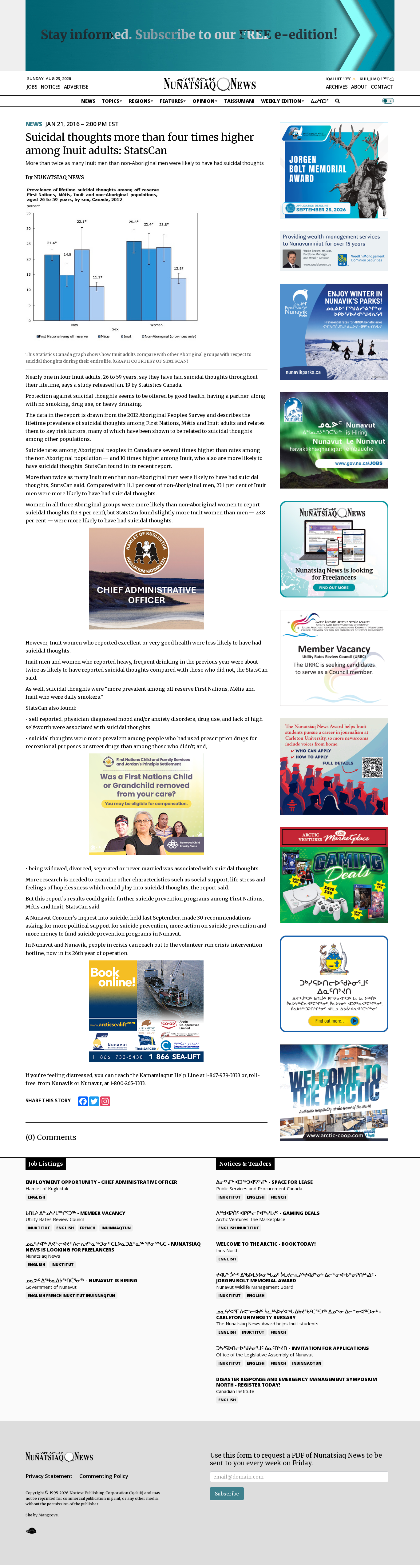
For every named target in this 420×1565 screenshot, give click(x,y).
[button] (31, 1530)
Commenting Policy (103, 1476)
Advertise (76, 87)
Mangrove (48, 1515)
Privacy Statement (49, 1476)
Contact (382, 87)
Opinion (203, 101)
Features (171, 101)
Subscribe (227, 1494)
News (88, 101)
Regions (139, 101)
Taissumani (239, 101)
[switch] (388, 101)
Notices (51, 87)
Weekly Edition (281, 101)
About (359, 87)
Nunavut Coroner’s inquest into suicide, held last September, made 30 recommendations (140, 918)
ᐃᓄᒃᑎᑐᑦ (320, 101)
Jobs (32, 87)
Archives (337, 87)
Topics (110, 101)
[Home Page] (210, 84)
